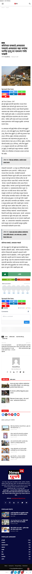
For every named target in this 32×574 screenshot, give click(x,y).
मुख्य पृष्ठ (3, 7)
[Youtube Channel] (18, 414)
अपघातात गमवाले (4, 338)
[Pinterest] (22, 94)
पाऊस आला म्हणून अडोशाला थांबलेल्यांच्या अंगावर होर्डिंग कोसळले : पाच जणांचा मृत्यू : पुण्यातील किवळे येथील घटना (19, 385)
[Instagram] (5, 94)
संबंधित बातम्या (5, 379)
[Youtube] (5, 96)
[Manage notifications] (28, 569)
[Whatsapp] (22, 92)
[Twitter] (14, 92)
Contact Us (11, 565)
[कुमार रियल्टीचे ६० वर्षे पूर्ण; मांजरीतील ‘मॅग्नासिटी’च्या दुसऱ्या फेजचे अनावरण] (5, 458)
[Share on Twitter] (15, 572)
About (6, 565)
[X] (6, 414)
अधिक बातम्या (12, 379)
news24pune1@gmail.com (18, 498)
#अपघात (6, 336)
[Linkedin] (14, 94)
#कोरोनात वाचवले (11, 336)
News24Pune (7, 56)
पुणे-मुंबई (7, 7)
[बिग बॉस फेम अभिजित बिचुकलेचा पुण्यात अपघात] (5, 393)
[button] (30, 4)
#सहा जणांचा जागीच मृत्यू (20, 336)
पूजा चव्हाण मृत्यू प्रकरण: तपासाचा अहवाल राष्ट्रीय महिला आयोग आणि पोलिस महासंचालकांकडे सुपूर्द (23, 346)
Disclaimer (25, 565)
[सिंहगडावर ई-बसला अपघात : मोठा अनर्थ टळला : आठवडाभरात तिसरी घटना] (5, 400)
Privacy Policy (18, 565)
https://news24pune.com (16, 369)
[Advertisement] (16, 25)
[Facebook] (5, 92)
